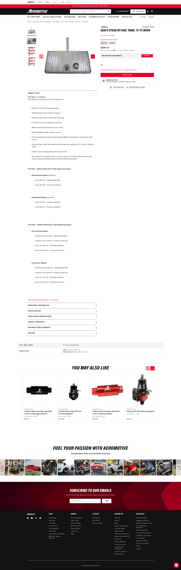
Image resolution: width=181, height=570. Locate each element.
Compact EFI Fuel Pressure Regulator (141, 411)
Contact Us (118, 539)
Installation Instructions (143, 535)
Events (116, 520)
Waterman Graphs (142, 541)
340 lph (112, 43)
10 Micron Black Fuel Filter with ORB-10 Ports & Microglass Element (38, 413)
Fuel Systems (53, 526)
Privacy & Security (120, 544)
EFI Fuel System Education (141, 526)
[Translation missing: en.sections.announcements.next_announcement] (126, 6)
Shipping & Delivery (142, 520)
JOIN (106, 501)
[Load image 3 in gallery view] (31, 51)
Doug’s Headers (76, 523)
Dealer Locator (119, 531)
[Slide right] (93, 56)
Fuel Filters (52, 531)
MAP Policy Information (121, 534)
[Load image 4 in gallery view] (31, 62)
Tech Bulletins (140, 538)
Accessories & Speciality (56, 534)
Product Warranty (120, 542)
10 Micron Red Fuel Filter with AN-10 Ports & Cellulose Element (106, 413)
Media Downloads (142, 530)
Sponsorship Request (121, 526)
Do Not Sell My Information (119, 548)
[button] (152, 11)
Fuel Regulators (54, 528)
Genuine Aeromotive (142, 543)
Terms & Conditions (120, 551)
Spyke (72, 534)
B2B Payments (119, 554)
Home (29, 22)
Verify (147, 55)
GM (62, 22)
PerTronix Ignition (76, 518)
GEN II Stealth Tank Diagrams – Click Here (43, 300)
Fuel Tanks (56, 22)
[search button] (109, 11)
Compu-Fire (74, 531)
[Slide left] (41, 56)
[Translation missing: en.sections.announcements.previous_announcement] (55, 6)
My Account (96, 518)
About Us (117, 518)
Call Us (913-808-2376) (121, 536)
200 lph (104, 43)
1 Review (151, 26)
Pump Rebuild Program (143, 533)
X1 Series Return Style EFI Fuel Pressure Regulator (69, 413)
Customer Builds (119, 528)
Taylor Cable (75, 520)
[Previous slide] (148, 368)
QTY (102, 65)
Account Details (97, 523)
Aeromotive (87, 565)
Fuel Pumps (52, 518)
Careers (138, 549)
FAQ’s (138, 546)
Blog (115, 523)
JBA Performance (76, 526)
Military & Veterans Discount (55, 537)
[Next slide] (152, 368)
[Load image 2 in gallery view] (31, 41)
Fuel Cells (52, 520)
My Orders (96, 520)
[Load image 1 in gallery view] (31, 31)
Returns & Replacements (144, 523)
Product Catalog (141, 518)
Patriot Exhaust (75, 528)
